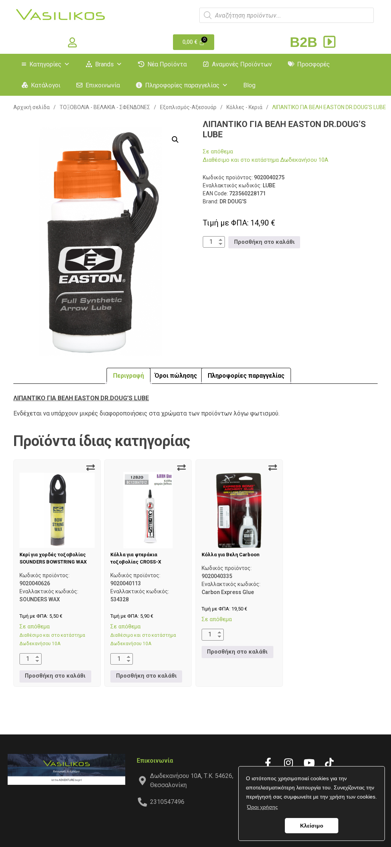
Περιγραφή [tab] (128, 375)
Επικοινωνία (103, 85)
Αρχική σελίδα (31, 107)
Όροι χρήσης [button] (262, 807)
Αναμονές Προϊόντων (242, 64)
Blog (249, 85)
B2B (305, 42)
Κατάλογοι (45, 85)
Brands (104, 64)
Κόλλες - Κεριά (244, 107)
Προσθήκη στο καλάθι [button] (264, 242)
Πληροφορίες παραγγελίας (182, 85)
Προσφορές (313, 64)
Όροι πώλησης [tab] (176, 375)
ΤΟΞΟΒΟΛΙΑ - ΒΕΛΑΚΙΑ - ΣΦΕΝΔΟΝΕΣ (105, 107)
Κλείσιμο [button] (311, 826)
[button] (175, 140)
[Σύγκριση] (90, 468)
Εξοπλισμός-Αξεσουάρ (188, 107)
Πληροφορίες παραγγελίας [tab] (246, 375)
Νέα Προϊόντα (167, 64)
